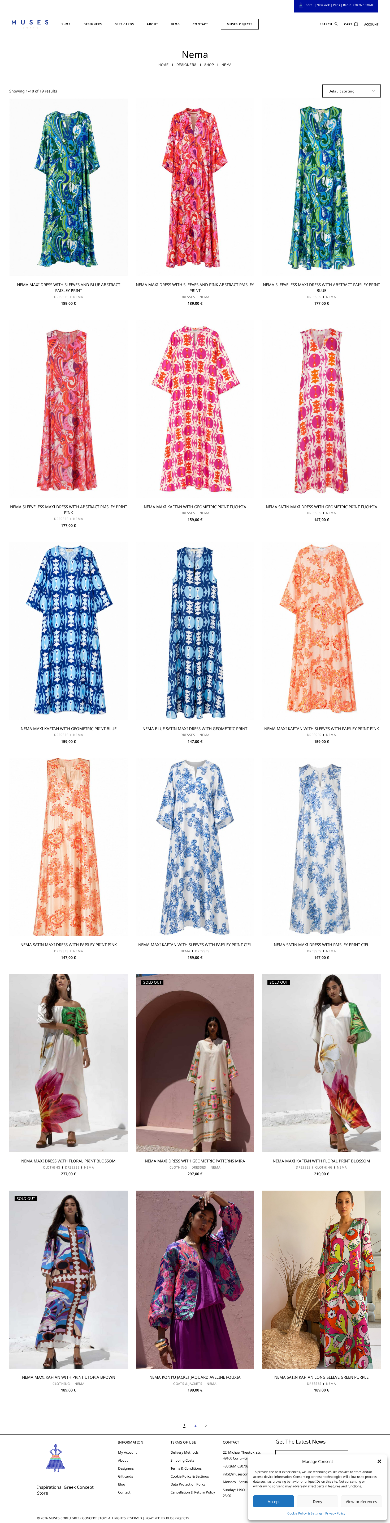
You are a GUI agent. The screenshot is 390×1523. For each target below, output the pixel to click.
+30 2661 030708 (236, 1466)
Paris (336, 5)
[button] (379, 1461)
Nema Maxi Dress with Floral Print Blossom (68, 1161)
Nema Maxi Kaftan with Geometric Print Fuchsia (195, 506)
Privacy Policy (335, 1513)
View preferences (361, 1501)
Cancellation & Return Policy (193, 1492)
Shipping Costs (182, 1460)
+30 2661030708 (363, 5)
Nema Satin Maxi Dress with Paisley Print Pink (68, 944)
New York (323, 5)
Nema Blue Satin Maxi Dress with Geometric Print (194, 728)
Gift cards (125, 1476)
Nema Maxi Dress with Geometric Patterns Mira (195, 1161)
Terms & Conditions (186, 1468)
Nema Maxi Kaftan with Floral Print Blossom (321, 1161)
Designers (126, 1468)
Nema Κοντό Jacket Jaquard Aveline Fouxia (195, 1377)
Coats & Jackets (187, 1384)
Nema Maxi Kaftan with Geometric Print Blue (68, 728)
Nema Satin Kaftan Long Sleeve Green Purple (321, 1377)
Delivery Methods (184, 1452)
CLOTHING (51, 1167)
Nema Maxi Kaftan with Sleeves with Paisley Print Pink (321, 728)
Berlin (347, 5)
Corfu (310, 5)
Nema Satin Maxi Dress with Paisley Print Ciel (321, 944)
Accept (274, 1501)
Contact (124, 1492)
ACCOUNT (371, 24)
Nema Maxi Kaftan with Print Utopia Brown (68, 1377)
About (123, 1460)
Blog (121, 1484)
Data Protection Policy (188, 1484)
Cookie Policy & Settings (305, 1513)
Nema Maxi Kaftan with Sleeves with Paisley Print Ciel (195, 944)
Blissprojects (177, 1518)
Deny (317, 1501)
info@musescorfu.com (240, 1474)
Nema (78, 297)
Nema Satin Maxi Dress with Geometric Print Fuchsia (321, 506)
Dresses (61, 297)
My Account (127, 1452)
